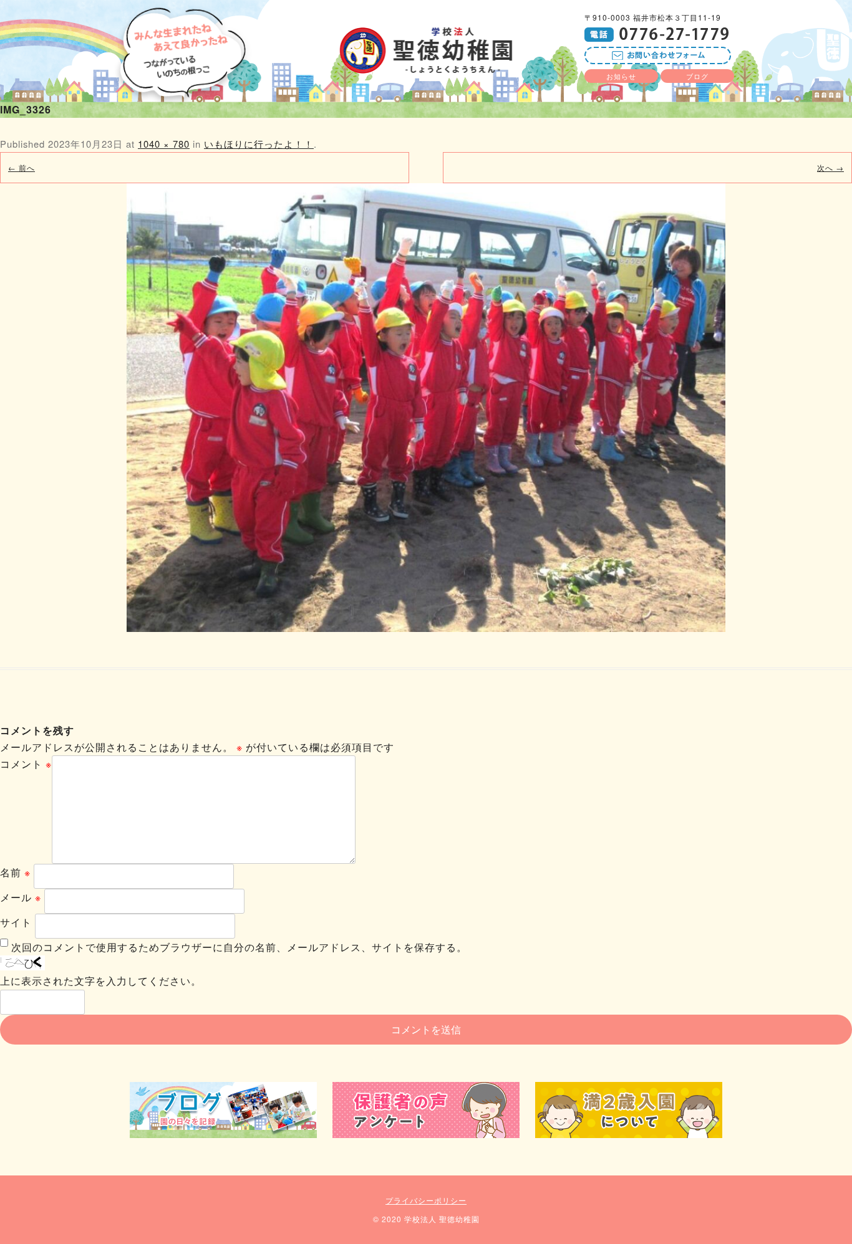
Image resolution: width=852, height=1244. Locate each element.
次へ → (830, 167)
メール (20, 897)
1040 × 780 (164, 143)
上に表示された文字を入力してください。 (100, 981)
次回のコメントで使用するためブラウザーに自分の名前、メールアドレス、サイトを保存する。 (239, 947)
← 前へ (21, 167)
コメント (26, 764)
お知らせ (621, 76)
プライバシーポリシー (426, 1200)
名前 (15, 872)
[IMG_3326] (426, 407)
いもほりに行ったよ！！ (259, 143)
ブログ (697, 76)
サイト (16, 922)
